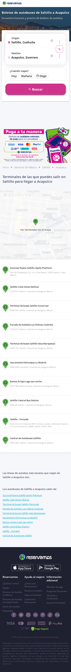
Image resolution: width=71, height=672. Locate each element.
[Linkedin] (35, 614)
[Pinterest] (42, 614)
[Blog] (57, 614)
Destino (16, 53)
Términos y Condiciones (52, 597)
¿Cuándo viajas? (19, 71)
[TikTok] (50, 614)
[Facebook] (13, 614)
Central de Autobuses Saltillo (17, 535)
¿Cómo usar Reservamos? (30, 585)
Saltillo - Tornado (11, 531)
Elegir (43, 76)
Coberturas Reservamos (30, 601)
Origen (15, 38)
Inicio (6, 167)
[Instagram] (28, 614)
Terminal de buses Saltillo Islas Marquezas (24, 513)
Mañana (26, 76)
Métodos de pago (55, 586)
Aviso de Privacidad (56, 602)
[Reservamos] (12, 3)
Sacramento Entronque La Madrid (20, 517)
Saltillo (46, 167)
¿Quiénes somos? (11, 583)
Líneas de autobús (11, 606)
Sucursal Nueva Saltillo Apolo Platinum (22, 495)
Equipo (6, 587)
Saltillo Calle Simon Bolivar (16, 499)
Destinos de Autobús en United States (12, 601)
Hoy (14, 76)
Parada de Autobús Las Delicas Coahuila (23, 508)
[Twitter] (21, 614)
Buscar (37, 89)
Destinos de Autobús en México (12, 593)
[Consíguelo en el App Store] (22, 567)
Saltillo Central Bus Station (16, 526)
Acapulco (60, 167)
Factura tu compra (33, 590)
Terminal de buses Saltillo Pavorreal (21, 504)
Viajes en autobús (32, 595)
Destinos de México (25, 167)
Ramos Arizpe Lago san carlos (18, 522)
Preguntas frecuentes (57, 591)
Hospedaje (8, 610)
